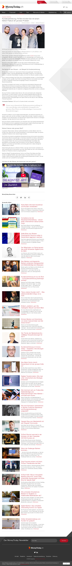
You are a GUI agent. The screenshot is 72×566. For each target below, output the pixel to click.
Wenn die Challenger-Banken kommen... (30, 449)
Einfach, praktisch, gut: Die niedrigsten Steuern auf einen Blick (32, 307)
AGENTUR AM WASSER (40, 558)
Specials (53, 2)
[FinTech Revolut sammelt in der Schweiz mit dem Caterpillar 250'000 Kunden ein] (11, 439)
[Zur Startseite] (36, 547)
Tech (27, 12)
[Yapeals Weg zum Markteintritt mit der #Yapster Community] (11, 425)
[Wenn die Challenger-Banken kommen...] (11, 453)
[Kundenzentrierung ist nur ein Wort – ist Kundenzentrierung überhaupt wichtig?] (11, 281)
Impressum (29, 556)
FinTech (32, 22)
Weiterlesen (40, 211)
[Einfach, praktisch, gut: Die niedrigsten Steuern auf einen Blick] (11, 310)
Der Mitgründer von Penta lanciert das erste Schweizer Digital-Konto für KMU (32, 249)
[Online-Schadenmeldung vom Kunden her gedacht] (11, 523)
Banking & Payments (40, 22)
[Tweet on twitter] (21, 197)
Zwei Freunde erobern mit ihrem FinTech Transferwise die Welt (31, 462)
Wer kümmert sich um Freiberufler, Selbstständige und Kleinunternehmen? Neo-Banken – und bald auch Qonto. (32, 392)
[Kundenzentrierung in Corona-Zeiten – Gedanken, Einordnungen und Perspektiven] (11, 351)
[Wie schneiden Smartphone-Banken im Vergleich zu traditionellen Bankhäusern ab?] (11, 496)
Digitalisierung (52, 12)
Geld (21, 12)
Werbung (55, 556)
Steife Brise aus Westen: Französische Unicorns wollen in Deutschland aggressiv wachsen (31, 235)
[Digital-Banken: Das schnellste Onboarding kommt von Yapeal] (11, 510)
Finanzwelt (12, 12)
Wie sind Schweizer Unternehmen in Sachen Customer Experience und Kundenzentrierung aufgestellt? (32, 408)
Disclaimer (48, 556)
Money (40, 2)
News (3, 12)
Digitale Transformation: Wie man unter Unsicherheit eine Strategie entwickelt (32, 378)
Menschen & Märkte (38, 12)
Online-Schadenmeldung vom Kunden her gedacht (31, 520)
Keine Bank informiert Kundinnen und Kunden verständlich (32, 205)
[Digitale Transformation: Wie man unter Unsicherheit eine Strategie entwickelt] (11, 380)
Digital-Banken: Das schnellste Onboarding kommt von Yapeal (31, 506)
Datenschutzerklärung (39, 556)
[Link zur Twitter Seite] (64, 7)
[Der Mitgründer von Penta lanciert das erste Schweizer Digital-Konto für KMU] (11, 252)
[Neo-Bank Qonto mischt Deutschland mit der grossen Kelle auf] (11, 366)
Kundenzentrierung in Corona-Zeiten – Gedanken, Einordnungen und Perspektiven (32, 348)
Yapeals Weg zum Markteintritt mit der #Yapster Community (32, 422)
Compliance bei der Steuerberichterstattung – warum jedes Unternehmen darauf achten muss (32, 220)
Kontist (32, 55)
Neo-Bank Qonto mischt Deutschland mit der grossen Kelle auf (32, 364)
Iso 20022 (65, 2)
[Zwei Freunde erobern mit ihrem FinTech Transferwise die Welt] (11, 466)
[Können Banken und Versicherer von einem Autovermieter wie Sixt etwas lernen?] (11, 323)
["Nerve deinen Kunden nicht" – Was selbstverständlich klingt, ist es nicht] (11, 296)
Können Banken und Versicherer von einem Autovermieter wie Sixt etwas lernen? (32, 321)
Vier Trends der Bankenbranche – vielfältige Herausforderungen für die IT (32, 334)
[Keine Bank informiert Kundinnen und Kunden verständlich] (11, 209)
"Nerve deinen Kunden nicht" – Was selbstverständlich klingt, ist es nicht (33, 293)
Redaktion (22, 556)
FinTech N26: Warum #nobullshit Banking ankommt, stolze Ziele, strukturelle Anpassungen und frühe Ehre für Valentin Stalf (32, 477)
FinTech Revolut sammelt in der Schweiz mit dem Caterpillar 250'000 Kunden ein (31, 436)
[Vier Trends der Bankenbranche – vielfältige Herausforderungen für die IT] (11, 337)
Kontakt (17, 556)
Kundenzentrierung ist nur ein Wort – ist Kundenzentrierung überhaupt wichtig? (32, 278)
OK (66, 563)
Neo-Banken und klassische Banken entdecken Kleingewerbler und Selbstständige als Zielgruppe (32, 263)
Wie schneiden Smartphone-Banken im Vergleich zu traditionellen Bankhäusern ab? (31, 493)
